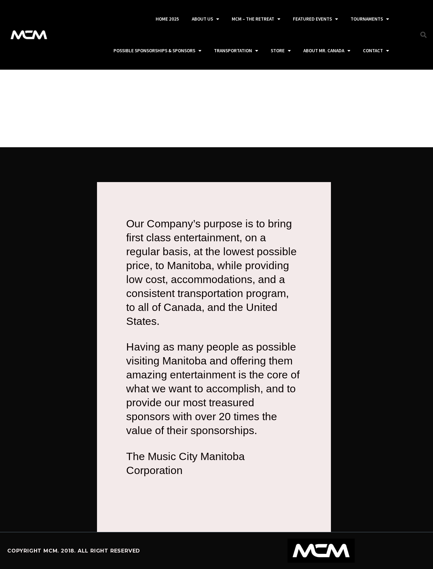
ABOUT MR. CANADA (323, 50)
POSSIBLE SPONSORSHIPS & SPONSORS (154, 50)
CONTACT (373, 50)
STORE (278, 50)
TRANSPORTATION (233, 50)
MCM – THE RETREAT (253, 19)
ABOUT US (202, 19)
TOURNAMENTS (367, 19)
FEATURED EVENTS (312, 19)
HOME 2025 (167, 19)
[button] (423, 34)
